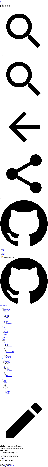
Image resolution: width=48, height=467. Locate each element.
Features (3, 328)
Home (3, 250)
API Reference (6, 355)
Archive (5, 385)
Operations (5, 374)
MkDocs (5, 465)
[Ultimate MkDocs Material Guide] (1, 5)
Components (6, 345)
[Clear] (0, 198)
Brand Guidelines (6, 368)
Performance (4, 249)
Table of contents (6, 363)
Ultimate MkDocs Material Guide (9, 257)
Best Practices (6, 322)
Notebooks (5, 350)
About (3, 254)
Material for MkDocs (11, 465)
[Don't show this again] (0, 2)
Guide (3, 251)
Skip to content (2, 1)
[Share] (24, 197)
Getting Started (6, 316)
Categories (5, 388)
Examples (3, 252)
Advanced (3, 253)
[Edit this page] (24, 443)
